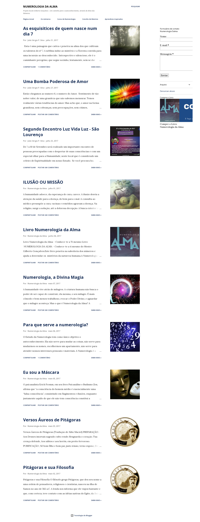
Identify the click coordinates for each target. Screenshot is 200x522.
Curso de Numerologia (66, 19)
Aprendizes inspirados (114, 19)
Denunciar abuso (167, 91)
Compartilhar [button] (29, 67)
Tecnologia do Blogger (82, 515)
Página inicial (28, 19)
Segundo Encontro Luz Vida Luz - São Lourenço (61, 131)
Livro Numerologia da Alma (51, 229)
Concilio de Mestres (90, 19)
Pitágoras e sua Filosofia (48, 467)
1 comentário (44, 67)
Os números (45, 19)
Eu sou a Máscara (41, 372)
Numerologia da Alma (40, 6)
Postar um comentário (48, 114)
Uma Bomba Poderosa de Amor (55, 81)
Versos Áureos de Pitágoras (52, 420)
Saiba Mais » (96, 67)
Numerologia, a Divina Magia (53, 277)
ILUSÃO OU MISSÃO (43, 182)
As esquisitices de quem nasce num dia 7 (60, 31)
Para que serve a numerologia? (55, 325)
